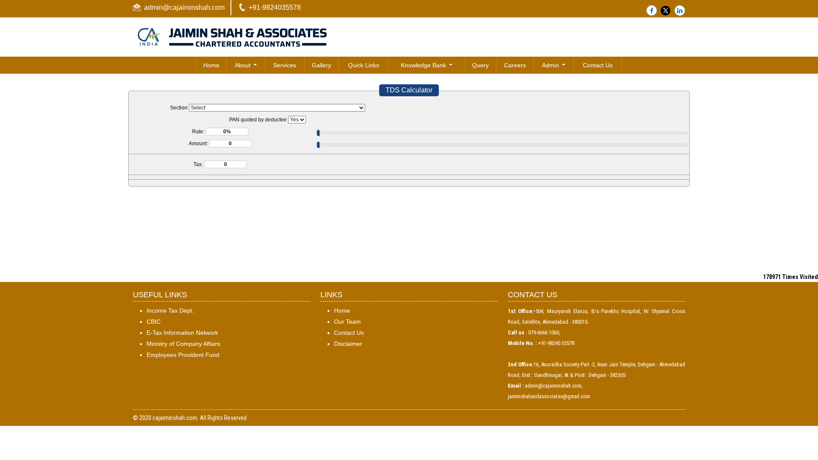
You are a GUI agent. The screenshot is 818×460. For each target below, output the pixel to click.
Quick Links (363, 65)
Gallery (321, 65)
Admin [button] (551, 65)
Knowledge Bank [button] (424, 65)
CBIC (154, 321)
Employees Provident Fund (183, 354)
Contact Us (598, 65)
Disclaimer (348, 343)
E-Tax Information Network (182, 332)
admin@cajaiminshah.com (184, 7)
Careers (515, 65)
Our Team (347, 321)
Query (480, 65)
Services (284, 65)
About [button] (243, 65)
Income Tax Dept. (170, 310)
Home (211, 65)
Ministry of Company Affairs (183, 343)
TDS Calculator (409, 90)
